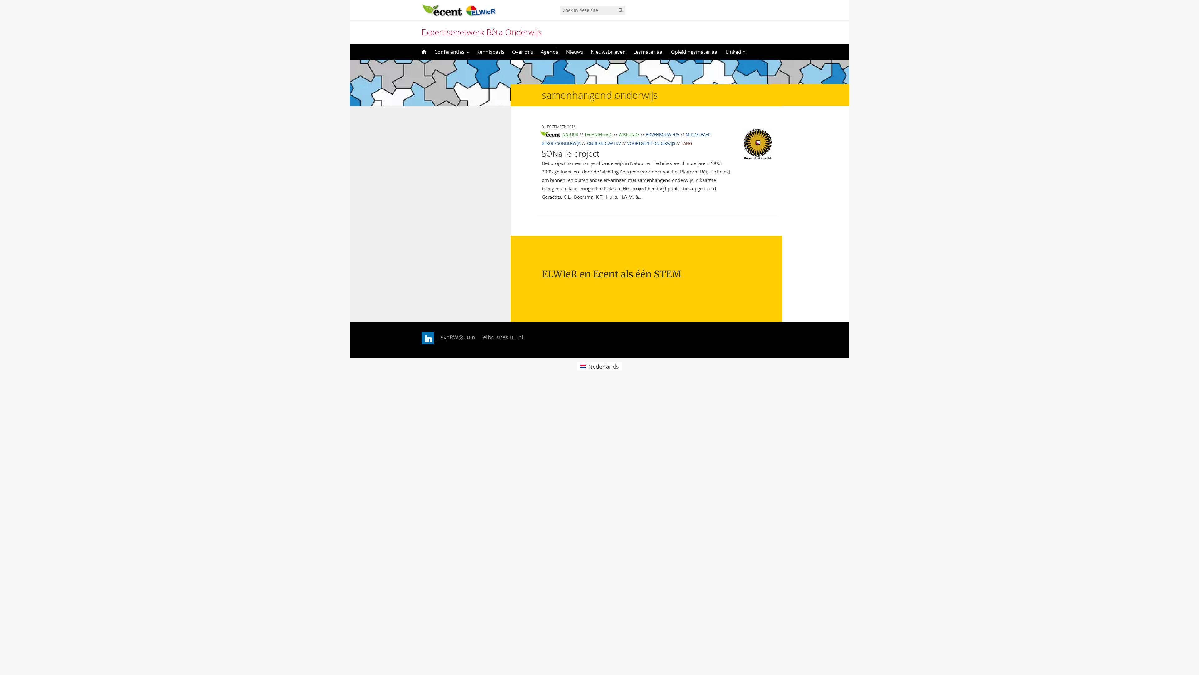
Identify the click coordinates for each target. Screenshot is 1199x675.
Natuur (570, 135)
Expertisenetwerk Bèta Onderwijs (482, 32)
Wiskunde (629, 135)
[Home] (424, 52)
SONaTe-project (570, 153)
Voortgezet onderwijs (651, 143)
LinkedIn (736, 51)
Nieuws (574, 51)
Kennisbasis (490, 51)
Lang (686, 143)
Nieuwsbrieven (608, 51)
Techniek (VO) (599, 135)
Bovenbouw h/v (662, 135)
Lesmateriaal (648, 51)
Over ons (522, 51)
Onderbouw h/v (604, 143)
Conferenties (450, 51)
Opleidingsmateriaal (694, 51)
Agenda (550, 51)
